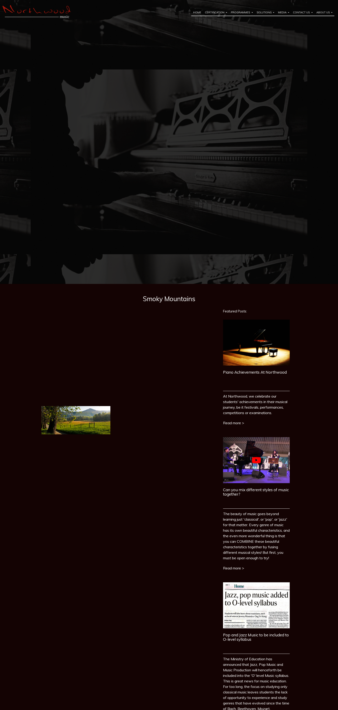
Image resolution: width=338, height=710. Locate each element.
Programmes (241, 12)
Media (282, 12)
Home (197, 12)
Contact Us (301, 12)
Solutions (264, 12)
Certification (215, 12)
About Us (323, 12)
